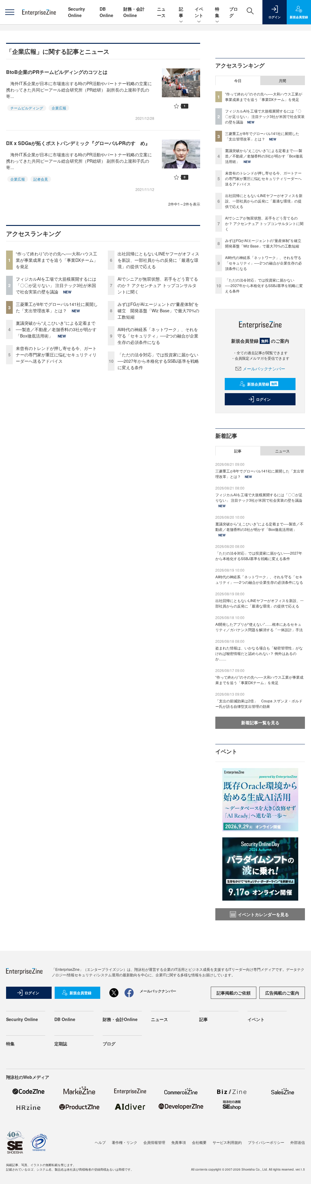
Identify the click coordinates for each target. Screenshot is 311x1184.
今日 (237, 80)
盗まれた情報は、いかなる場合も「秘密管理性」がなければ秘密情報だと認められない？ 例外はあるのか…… (259, 653)
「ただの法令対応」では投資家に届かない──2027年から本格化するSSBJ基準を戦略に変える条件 (158, 360)
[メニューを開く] (9, 12)
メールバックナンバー (264, 368)
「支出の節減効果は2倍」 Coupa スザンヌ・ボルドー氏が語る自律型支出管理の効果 (258, 703)
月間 (282, 80)
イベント (199, 12)
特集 (217, 12)
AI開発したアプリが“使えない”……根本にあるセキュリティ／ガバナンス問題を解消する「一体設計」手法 (259, 626)
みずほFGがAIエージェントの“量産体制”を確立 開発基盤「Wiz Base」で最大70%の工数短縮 (158, 310)
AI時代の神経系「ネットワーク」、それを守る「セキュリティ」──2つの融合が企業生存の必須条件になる (158, 335)
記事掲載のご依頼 (234, 993)
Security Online (76, 12)
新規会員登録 (262, 384)
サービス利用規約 (227, 1142)
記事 (181, 12)
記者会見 (40, 179)
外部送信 (297, 1142)
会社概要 (199, 1142)
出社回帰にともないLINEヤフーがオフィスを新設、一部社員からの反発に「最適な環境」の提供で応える (158, 260)
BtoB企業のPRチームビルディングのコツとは (57, 71)
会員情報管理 (154, 1142)
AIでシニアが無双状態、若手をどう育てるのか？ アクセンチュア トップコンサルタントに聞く (158, 285)
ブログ (109, 1043)
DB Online (106, 12)
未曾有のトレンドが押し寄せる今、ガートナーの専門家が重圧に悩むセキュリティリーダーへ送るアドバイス (56, 354)
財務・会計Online (134, 12)
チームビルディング (26, 107)
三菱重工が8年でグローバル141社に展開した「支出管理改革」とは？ (57, 307)
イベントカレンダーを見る (263, 914)
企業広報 (59, 107)
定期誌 (60, 1043)
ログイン (263, 399)
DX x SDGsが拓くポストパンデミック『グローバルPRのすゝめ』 (78, 143)
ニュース (161, 12)
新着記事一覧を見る (260, 722)
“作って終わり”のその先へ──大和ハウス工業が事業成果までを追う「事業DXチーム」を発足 (57, 260)
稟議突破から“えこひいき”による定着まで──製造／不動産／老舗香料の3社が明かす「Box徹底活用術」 (56, 329)
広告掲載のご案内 (282, 993)
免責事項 (178, 1142)
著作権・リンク (124, 1142)
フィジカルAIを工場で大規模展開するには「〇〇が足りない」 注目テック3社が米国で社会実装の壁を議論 (56, 285)
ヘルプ (100, 1142)
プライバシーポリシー (266, 1142)
